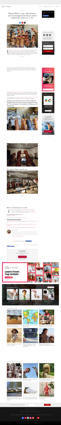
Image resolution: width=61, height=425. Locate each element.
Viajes (48, 414)
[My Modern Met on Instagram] (30, 418)
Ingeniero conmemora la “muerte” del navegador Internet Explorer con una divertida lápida (29, 345)
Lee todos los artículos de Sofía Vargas (17, 236)
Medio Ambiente (39, 414)
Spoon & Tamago (11, 215)
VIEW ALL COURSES (48, 89)
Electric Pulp (58, 422)
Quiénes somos (18, 422)
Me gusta (8, 246)
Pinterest (48, 39)
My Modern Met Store (12, 287)
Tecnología (45, 414)
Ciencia (42, 414)
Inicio (21, 10)
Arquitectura (20, 414)
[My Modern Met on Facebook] (23, 418)
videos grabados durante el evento (15, 92)
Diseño (13, 414)
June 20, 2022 (32, 212)
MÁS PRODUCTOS (48, 110)
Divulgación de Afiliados (36, 422)
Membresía (57, 6)
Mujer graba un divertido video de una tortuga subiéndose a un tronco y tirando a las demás (14, 398)
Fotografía (16, 414)
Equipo (21, 422)
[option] (31, 277)
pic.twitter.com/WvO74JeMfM (27, 210)
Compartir (29, 241)
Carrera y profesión (27, 414)
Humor (23, 10)
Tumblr (51, 39)
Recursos (32, 414)
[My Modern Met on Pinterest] (25, 418)
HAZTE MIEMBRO (22, 256)
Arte (11, 414)
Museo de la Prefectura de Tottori (16, 50)
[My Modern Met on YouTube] (38, 418)
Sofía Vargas (20, 20)
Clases (35, 414)
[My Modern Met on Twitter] (28, 418)
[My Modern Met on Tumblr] (36, 418)
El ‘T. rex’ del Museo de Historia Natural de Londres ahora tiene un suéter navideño (21, 227)
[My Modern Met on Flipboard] (33, 418)
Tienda (51, 414)
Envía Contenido (25, 422)
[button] (40, 6)
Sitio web (20, 214)
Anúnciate (31, 422)
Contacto (28, 422)
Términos (43, 422)
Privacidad (40, 422)
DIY (23, 414)
